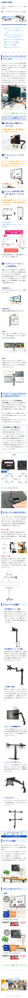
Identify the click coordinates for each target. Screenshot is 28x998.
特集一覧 (10, 11)
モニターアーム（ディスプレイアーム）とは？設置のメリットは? (15, 30)
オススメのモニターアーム (13, 47)
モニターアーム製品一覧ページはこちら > (15, 113)
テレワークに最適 (11, 44)
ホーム (5, 11)
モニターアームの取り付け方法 (14, 39)
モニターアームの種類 (12, 42)
